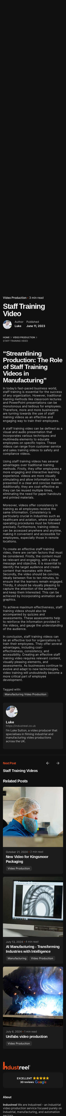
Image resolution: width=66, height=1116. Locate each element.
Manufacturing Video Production (25, 694)
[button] (33, 1080)
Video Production (14, 297)
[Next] (58, 763)
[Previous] (48, 763)
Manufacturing (17, 958)
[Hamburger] (8, 67)
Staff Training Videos (20, 771)
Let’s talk (54, 66)
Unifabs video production (26, 1037)
